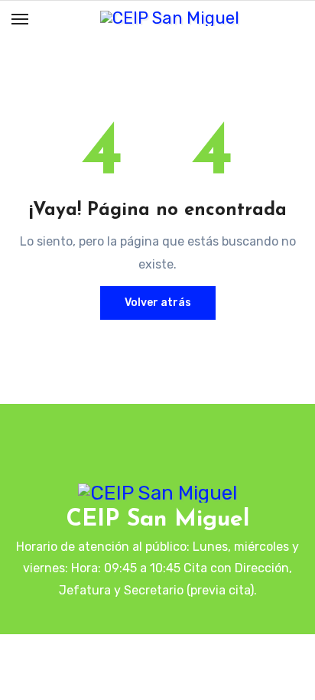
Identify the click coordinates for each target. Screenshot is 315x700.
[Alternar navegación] (20, 19)
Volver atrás (158, 302)
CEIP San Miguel (158, 520)
